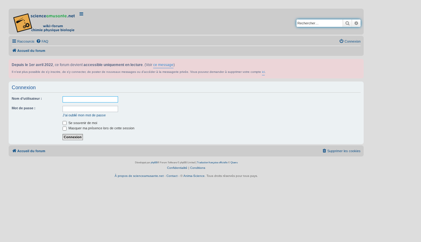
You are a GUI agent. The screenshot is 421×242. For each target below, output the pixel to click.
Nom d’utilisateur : (27, 98)
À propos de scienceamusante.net (139, 175)
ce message (163, 65)
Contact (172, 175)
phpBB (154, 162)
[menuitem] (42, 41)
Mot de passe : (23, 108)
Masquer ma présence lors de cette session (100, 128)
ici (263, 71)
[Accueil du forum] (44, 21)
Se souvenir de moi (82, 123)
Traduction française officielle (212, 162)
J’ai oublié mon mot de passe (84, 115)
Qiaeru (234, 162)
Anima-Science (194, 175)
